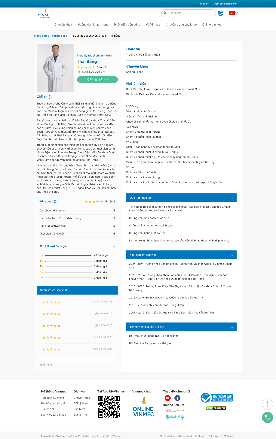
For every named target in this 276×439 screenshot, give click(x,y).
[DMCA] (216, 408)
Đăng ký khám (99, 79)
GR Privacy (214, 436)
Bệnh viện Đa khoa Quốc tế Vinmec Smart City (155, 94)
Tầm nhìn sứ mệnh (52, 397)
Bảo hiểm (79, 409)
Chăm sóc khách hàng (225, 3)
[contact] (267, 417)
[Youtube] (168, 398)
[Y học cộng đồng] (175, 410)
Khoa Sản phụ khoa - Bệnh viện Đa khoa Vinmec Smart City (163, 89)
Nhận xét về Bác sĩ (54, 290)
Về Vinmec (153, 24)
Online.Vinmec (212, 24)
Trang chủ (40, 35)
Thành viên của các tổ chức (147, 326)
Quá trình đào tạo (141, 197)
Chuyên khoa (63, 24)
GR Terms (228, 436)
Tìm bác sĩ (203, 3)
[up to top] (267, 404)
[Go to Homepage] (45, 13)
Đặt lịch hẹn (81, 414)
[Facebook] (177, 398)
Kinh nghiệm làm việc (143, 254)
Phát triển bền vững (127, 24)
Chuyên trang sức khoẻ (181, 24)
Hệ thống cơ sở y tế (53, 403)
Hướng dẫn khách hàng (93, 24)
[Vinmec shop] (143, 406)
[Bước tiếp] (175, 417)
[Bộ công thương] (216, 397)
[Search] (164, 13)
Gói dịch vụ (81, 403)
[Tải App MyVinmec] (109, 406)
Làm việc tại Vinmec (53, 414)
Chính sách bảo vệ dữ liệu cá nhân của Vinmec (182, 436)
